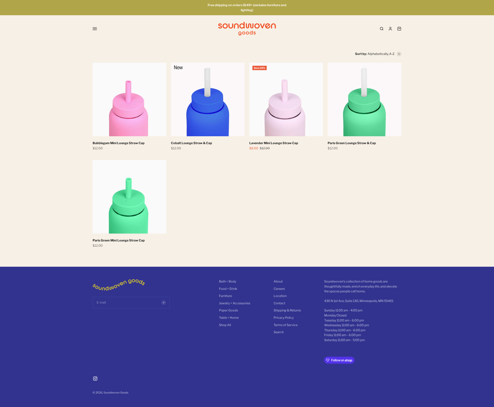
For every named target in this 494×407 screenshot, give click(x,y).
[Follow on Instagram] (95, 378)
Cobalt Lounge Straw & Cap (191, 143)
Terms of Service (286, 325)
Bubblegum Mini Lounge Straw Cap (119, 143)
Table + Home (229, 318)
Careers (279, 289)
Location (280, 296)
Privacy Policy (284, 318)
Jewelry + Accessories (234, 303)
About (278, 281)
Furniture (225, 296)
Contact (279, 303)
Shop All (225, 325)
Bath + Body (227, 281)
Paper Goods (228, 310)
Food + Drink (228, 289)
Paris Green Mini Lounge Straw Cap (119, 240)
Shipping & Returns (287, 310)
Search (279, 332)
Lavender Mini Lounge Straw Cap (273, 143)
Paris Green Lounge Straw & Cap (352, 143)
